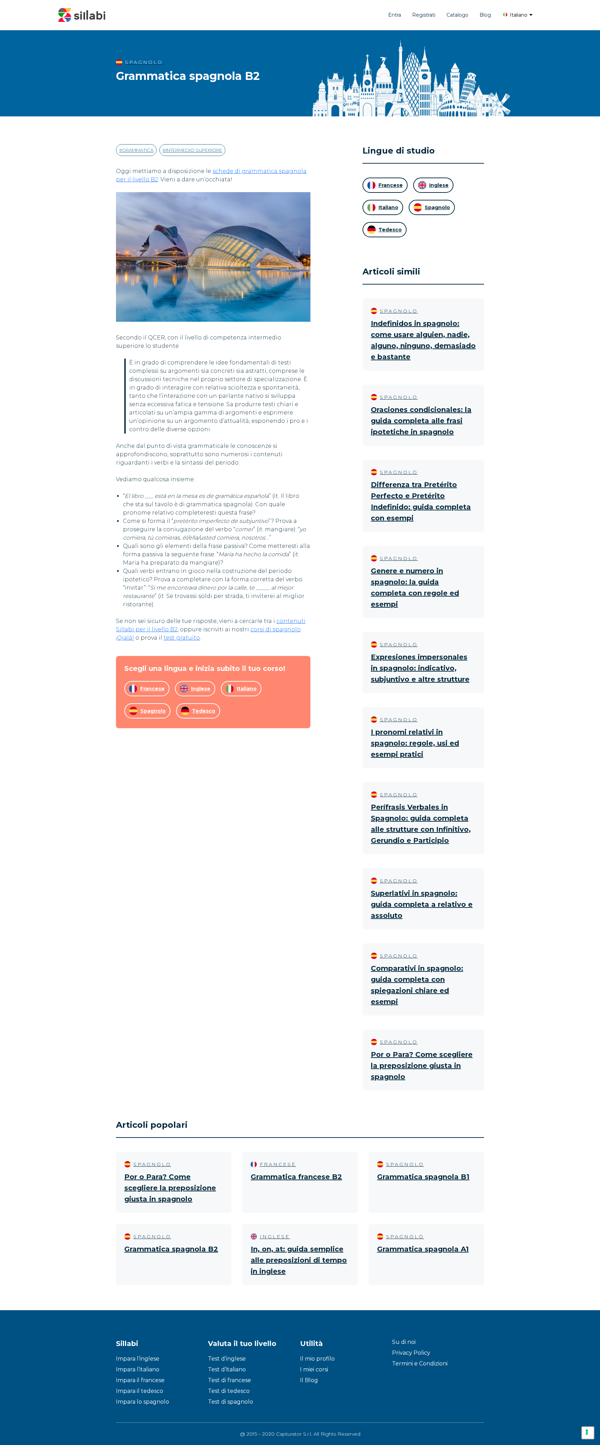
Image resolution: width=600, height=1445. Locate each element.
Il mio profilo (317, 1358)
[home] (81, 15)
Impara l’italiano (137, 1369)
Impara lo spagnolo (142, 1401)
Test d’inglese (227, 1358)
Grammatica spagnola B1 (423, 1177)
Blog (485, 15)
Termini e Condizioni (420, 1363)
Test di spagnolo (230, 1401)
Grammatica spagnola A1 (423, 1249)
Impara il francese (140, 1380)
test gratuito (182, 637)
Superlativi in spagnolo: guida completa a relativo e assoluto (422, 904)
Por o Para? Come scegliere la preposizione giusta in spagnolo (422, 1065)
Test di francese (229, 1380)
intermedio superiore (194, 150)
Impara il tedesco (139, 1391)
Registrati (423, 15)
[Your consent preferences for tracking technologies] (587, 1432)
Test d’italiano (227, 1369)
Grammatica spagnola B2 (171, 1249)
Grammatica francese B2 (296, 1177)
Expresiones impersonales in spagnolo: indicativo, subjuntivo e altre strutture (420, 668)
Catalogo (457, 15)
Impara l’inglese (137, 1358)
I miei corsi (314, 1369)
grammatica (137, 150)
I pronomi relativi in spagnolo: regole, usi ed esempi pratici (415, 743)
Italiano (517, 15)
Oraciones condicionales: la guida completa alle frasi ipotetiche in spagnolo (421, 420)
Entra (394, 15)
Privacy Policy (411, 1352)
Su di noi (404, 1342)
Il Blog (309, 1380)
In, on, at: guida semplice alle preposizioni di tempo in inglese (299, 1260)
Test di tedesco (229, 1391)
